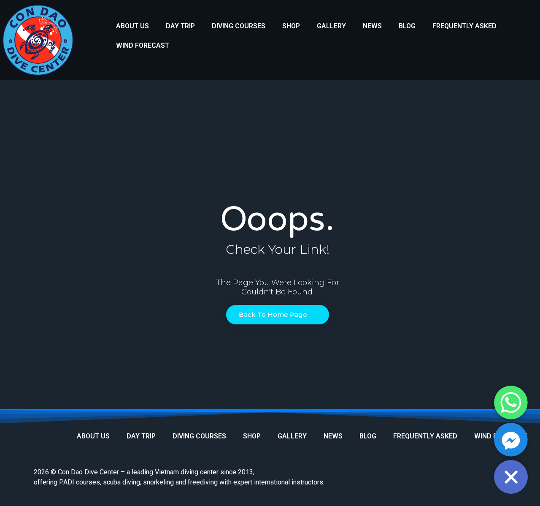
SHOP (291, 26)
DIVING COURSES (238, 26)
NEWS (372, 26)
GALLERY (331, 26)
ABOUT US (132, 26)
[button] (277, 314)
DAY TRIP (180, 26)
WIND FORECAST (142, 45)
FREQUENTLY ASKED (464, 26)
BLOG (407, 26)
